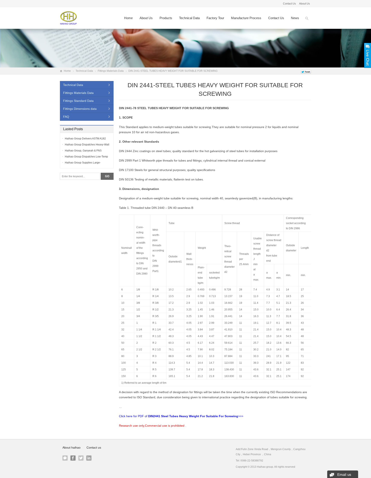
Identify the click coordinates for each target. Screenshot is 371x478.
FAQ (66, 116)
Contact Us (289, 3)
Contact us (276, 18)
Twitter (81, 458)
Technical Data (189, 18)
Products (166, 18)
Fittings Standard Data (78, 100)
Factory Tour (215, 18)
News (295, 18)
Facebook (73, 458)
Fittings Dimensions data (80, 108)
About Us (304, 3)
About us (146, 18)
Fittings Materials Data (111, 70)
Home (128, 18)
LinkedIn (88, 458)
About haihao (71, 447)
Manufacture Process (246, 18)
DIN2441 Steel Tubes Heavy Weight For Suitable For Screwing (193, 416)
